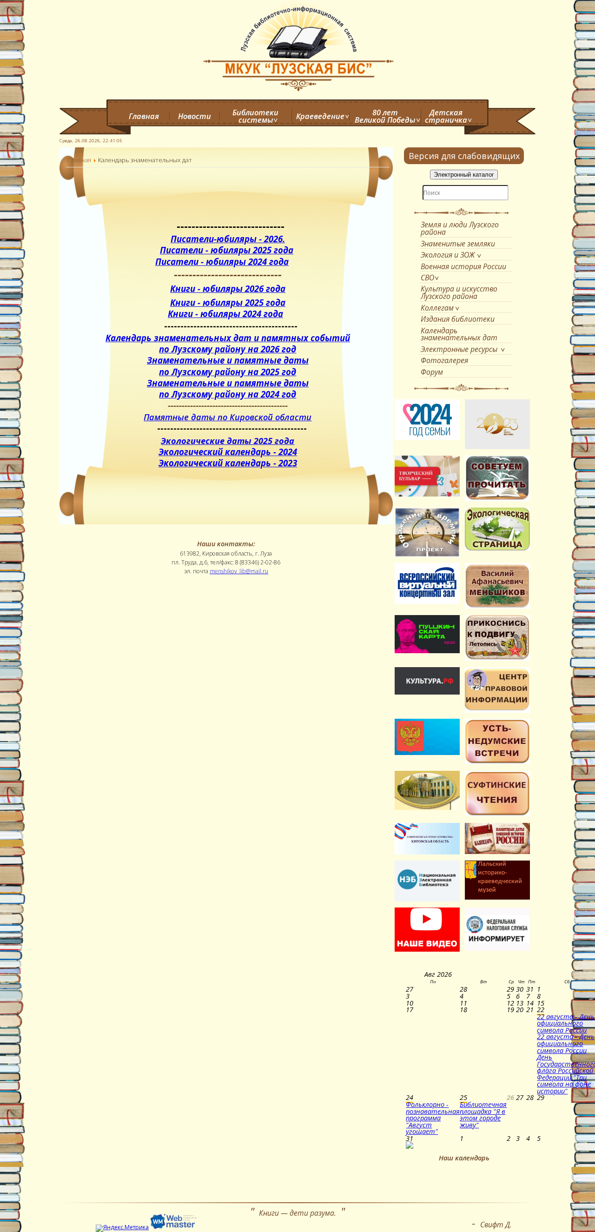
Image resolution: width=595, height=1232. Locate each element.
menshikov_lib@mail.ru (239, 571)
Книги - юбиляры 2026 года (227, 288)
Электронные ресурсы (459, 349)
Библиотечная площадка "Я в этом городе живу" (483, 1114)
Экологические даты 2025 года (227, 440)
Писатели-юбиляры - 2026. (228, 239)
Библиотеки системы (255, 116)
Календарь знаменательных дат (459, 334)
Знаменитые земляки (458, 243)
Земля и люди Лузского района (460, 228)
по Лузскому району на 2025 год (227, 372)
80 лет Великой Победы (385, 116)
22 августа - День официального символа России (566, 1023)
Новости (194, 116)
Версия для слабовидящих (464, 155)
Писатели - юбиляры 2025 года (226, 250)
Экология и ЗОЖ (448, 255)
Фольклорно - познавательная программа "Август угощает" (433, 1118)
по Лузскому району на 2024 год (227, 394)
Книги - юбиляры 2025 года (227, 302)
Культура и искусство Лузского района (459, 292)
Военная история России (463, 266)
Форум (432, 372)
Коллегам (437, 308)
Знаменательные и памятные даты (228, 360)
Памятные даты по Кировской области (227, 417)
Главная (144, 116)
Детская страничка (446, 116)
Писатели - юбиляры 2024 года (222, 261)
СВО (427, 277)
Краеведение (320, 116)
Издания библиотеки (458, 319)
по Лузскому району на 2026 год (227, 349)
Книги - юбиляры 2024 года (225, 313)
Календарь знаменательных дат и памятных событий (228, 338)
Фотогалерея (444, 360)
